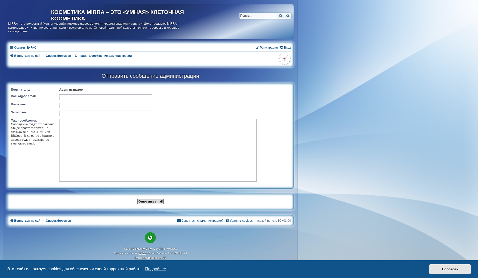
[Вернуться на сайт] (29, 13)
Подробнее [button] (155, 269)
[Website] (150, 237)
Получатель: (20, 89)
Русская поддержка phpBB (150, 257)
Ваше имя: (19, 104)
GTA (160, 248)
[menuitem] (31, 47)
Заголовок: (19, 112)
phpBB (142, 253)
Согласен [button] (450, 269)
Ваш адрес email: (24, 96)
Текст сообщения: (24, 120)
